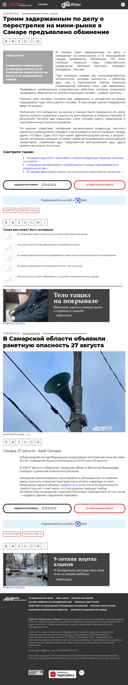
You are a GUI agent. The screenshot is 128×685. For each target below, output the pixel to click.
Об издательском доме (40, 598)
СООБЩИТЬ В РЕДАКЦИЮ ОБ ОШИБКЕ (88, 610)
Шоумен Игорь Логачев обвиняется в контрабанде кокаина (48, 244)
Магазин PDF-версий (82, 598)
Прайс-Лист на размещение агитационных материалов (58, 606)
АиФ (28, 434)
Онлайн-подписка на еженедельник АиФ (50, 602)
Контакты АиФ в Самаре (102, 606)
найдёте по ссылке (73, 485)
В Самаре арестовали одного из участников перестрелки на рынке (73, 171)
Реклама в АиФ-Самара (86, 602)
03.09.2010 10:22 (11, 13)
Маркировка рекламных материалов (48, 610)
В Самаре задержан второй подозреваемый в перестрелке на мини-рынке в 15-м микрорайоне (66, 255)
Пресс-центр (62, 598)
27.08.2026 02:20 (11, 333)
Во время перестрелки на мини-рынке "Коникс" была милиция (49, 266)
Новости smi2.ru (14, 323)
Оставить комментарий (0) (100, 185)
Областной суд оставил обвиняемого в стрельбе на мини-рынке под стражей (58, 276)
